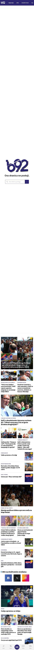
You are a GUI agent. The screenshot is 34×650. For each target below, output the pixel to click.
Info (2, 560)
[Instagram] (25, 578)
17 (14, 371)
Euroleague (4, 453)
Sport (2, 608)
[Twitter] (17, 578)
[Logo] (3, 3)
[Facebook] (8, 578)
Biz (2, 440)
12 (31, 638)
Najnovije (11, 3)
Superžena (4, 550)
